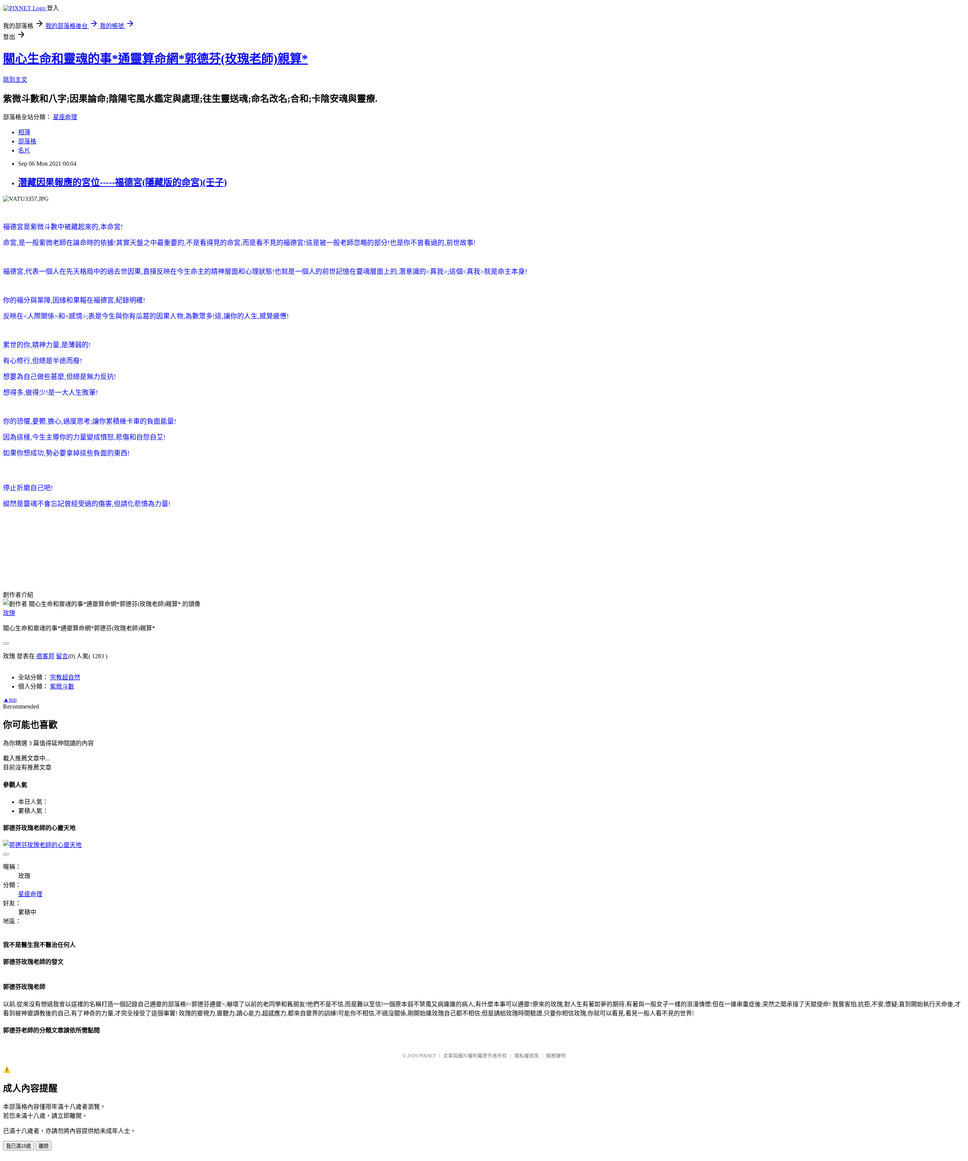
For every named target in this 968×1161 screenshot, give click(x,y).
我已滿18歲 (18, 1146)
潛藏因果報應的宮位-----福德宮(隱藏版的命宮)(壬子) (122, 182)
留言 (62, 656)
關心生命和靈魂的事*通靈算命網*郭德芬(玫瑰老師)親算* (155, 58)
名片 (24, 150)
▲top (10, 699)
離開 (43, 1146)
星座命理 (65, 117)
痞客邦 (45, 656)
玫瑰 (9, 613)
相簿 (24, 132)
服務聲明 (556, 1055)
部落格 (27, 141)
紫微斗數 (62, 686)
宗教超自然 (65, 677)
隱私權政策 (526, 1055)
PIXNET (427, 1055)
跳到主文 (15, 79)
